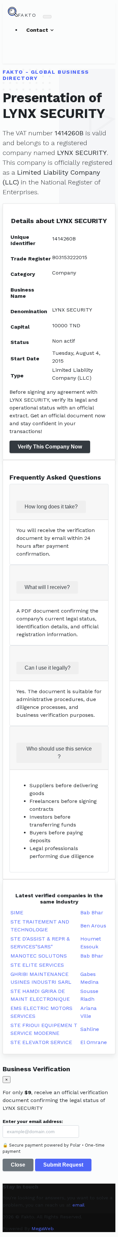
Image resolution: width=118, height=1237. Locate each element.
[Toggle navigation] (47, 16)
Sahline (89, 1029)
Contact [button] (38, 30)
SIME (16, 912)
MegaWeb (42, 1228)
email (78, 1205)
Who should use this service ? (59, 752)
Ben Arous (93, 926)
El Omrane (93, 1042)
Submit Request (63, 1165)
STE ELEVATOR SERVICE (41, 1042)
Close (18, 1165)
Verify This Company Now (50, 446)
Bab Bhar (91, 912)
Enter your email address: (33, 1121)
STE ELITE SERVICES (37, 965)
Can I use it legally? (47, 668)
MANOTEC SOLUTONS (38, 956)
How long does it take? (51, 506)
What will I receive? (47, 587)
